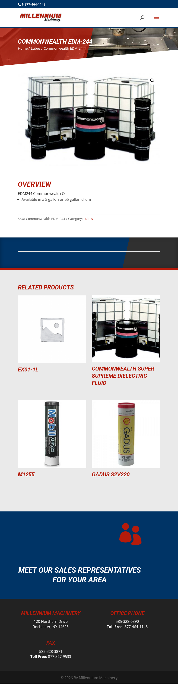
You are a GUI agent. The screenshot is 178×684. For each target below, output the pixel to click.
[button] (152, 80)
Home (23, 48)
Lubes (35, 48)
